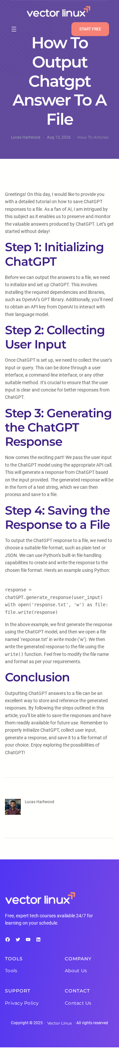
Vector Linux (59, 1023)
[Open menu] (14, 29)
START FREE (90, 29)
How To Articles (92, 137)
